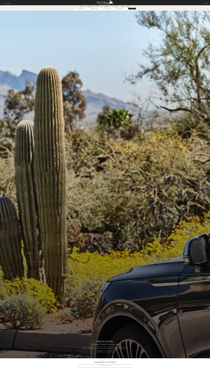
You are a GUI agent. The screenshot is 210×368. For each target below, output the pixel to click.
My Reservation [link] (205, 3)
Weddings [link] (122, 6)
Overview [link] (82, 6)
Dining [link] (97, 6)
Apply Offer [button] (110, 351)
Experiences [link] (106, 6)
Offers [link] (128, 6)
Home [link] (3, 3)
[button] (132, 8)
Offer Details (100, 351)
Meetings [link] (117, 6)
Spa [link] (112, 6)
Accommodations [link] (90, 6)
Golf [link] (101, 6)
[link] (205, 3)
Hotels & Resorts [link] (8, 3)
